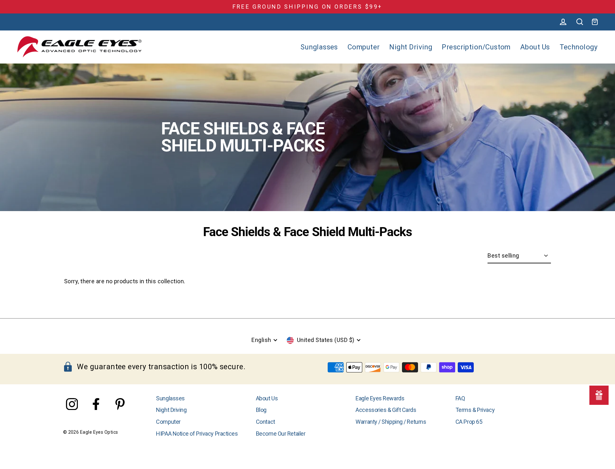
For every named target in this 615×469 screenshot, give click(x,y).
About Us (535, 47)
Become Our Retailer (280, 433)
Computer (364, 47)
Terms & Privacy (475, 409)
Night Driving (410, 47)
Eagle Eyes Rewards (380, 398)
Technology (579, 47)
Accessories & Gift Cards (386, 409)
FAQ (460, 398)
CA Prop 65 (468, 421)
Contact (265, 421)
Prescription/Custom (476, 47)
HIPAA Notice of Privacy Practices (197, 433)
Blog (261, 409)
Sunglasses (319, 47)
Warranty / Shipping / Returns (391, 421)
